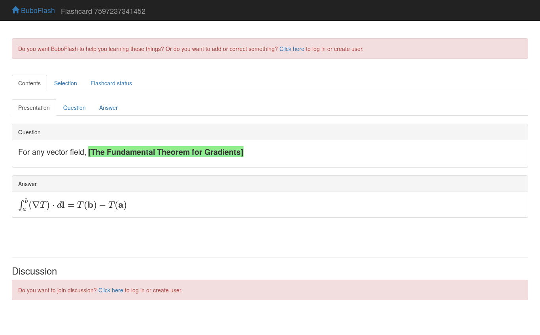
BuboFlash (37, 10)
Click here (291, 49)
